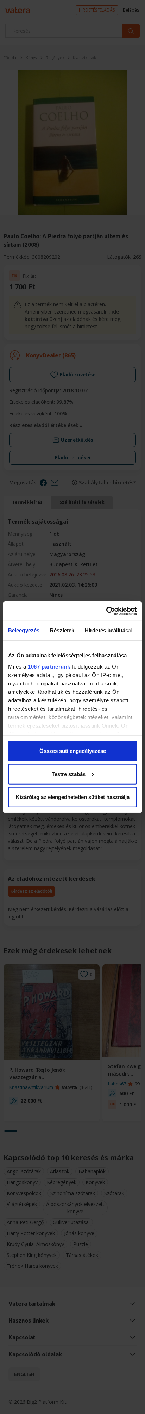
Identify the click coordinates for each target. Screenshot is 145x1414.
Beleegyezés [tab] (23, 630)
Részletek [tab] (62, 630)
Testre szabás (69, 774)
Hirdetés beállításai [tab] (108, 630)
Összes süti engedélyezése (72, 751)
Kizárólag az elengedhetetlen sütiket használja (73, 797)
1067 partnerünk (49, 666)
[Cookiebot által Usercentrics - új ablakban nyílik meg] (106, 610)
